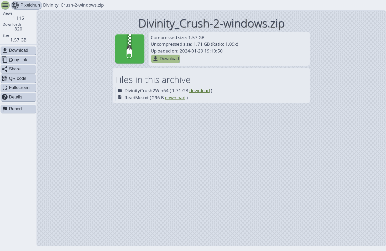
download (199, 90)
